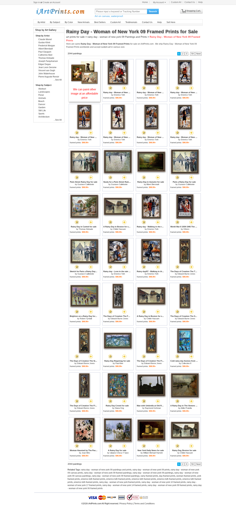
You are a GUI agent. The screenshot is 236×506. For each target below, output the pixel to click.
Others (186, 229)
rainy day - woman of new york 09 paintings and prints (106, 470)
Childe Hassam (119, 229)
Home (145, 2)
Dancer (41, 104)
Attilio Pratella (186, 408)
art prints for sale (75, 36)
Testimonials (131, 22)
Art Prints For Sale (60, 11)
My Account (158, 2)
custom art (106, 47)
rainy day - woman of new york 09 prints (151, 470)
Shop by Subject (43, 85)
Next (198, 54)
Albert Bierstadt (152, 184)
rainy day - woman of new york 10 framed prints (163, 482)
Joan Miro (86, 453)
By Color (69, 22)
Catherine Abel (45, 55)
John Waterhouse (46, 73)
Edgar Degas (44, 64)
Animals (42, 98)
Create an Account (51, 2)
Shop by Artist (43, 36)
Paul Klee (119, 363)
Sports (41, 113)
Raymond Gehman (153, 408)
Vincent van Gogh (46, 70)
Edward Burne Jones (186, 274)
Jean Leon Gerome (47, 67)
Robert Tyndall (86, 319)
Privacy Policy (126, 503)
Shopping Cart (193, 11)
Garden (41, 107)
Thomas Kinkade (86, 229)
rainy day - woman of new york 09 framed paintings (108, 473)
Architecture (44, 117)
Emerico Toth (119, 95)
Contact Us (190, 2)
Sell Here (171, 22)
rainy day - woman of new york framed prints (119, 482)
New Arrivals (83, 22)
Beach (41, 101)
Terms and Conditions (144, 503)
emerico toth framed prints (93, 479)
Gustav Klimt (44, 42)
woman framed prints (186, 476)
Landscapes (44, 92)
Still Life (42, 110)
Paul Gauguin (44, 52)
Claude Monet (45, 39)
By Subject (55, 22)
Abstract (42, 89)
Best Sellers (100, 22)
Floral (41, 95)
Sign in (36, 2)
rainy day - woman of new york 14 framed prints (124, 485)
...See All (58, 80)
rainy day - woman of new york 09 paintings (153, 473)
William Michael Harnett (153, 453)
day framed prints (167, 476)
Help (200, 2)
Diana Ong (119, 408)
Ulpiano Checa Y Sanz (119, 453)
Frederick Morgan (46, 45)
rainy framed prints (149, 476)
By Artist (41, 22)
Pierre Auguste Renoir (48, 76)
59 (192, 54)
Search (153, 11)
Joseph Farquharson (48, 61)
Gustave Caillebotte (86, 184)
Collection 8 (186, 363)
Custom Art (176, 2)
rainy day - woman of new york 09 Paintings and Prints (117, 36)
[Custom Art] (84, 83)
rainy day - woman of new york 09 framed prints (170, 485)
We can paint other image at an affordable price (84, 93)
